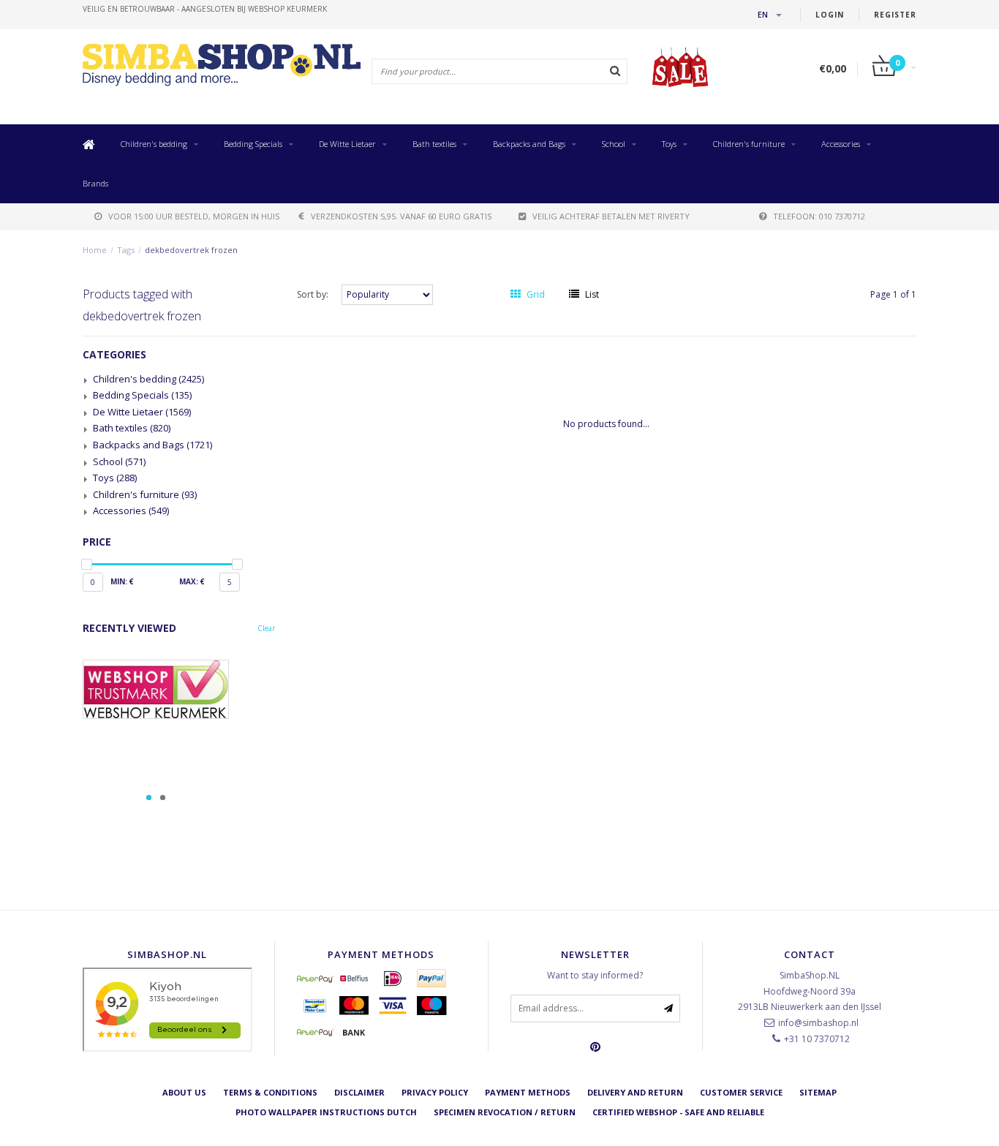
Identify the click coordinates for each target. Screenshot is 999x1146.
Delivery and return (635, 1092)
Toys (669, 143)
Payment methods (527, 1092)
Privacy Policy (435, 1092)
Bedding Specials (253, 143)
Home (95, 249)
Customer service (741, 1092)
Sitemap (818, 1092)
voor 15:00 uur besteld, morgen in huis (193, 216)
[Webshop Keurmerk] (179, 689)
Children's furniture (749, 143)
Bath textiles (434, 143)
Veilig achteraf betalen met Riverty (611, 216)
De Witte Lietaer (347, 143)
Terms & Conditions (270, 1092)
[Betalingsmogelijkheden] (179, 733)
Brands (95, 183)
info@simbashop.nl (818, 1023)
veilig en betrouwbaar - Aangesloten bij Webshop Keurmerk (205, 9)
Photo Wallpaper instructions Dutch (326, 1112)
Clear (266, 628)
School (613, 143)
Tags (126, 249)
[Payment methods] (315, 978)
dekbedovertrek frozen (191, 249)
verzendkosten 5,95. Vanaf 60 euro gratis (401, 216)
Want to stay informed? (595, 975)
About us (184, 1092)
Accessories (840, 143)
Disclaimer (359, 1092)
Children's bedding (154, 143)
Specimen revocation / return (505, 1112)
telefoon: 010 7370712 (819, 216)
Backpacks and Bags (529, 143)
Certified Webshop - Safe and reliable (678, 1112)
